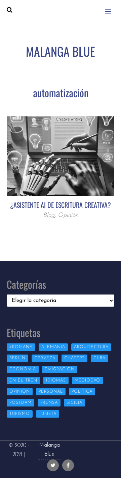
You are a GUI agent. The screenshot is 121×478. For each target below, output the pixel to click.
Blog (48, 216)
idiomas (56, 380)
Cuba (99, 358)
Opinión (68, 216)
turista (47, 414)
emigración (60, 369)
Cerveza (44, 358)
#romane (21, 347)
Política (82, 392)
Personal (51, 392)
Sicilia (74, 403)
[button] (112, 7)
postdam (20, 403)
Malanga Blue (49, 450)
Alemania (53, 347)
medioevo (87, 380)
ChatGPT (74, 358)
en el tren (23, 380)
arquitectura (91, 347)
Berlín (17, 358)
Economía (22, 369)
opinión (19, 392)
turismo (19, 414)
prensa (49, 403)
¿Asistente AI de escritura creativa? (60, 205)
